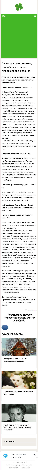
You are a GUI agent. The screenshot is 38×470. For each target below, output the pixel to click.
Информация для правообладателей (19, 465)
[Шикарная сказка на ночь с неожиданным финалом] (19, 347)
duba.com (34, 310)
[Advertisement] (19, 38)
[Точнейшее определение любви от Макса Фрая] (19, 380)
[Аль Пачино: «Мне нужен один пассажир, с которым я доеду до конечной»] (19, 413)
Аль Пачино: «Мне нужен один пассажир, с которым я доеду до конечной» (17, 427)
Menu (4, 16)
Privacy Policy (13, 467)
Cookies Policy (25, 467)
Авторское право (19, 462)
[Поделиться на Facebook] (5, 327)
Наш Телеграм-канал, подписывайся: (19, 456)
